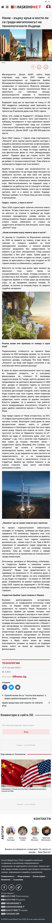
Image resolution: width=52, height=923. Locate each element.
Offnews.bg (19, 676)
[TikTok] (19, 887)
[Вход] (48, 7)
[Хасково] (26, 7)
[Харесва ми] (40, 67)
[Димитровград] (15, 896)
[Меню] (7, 7)
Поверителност (7, 876)
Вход (26, 732)
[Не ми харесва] (47, 67)
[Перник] (10, 914)
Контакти (42, 818)
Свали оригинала (8, 32)
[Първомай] (11, 903)
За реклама (18, 880)
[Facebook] (4, 887)
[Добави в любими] (33, 67)
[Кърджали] (13, 900)
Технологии (11, 663)
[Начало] (2, 7)
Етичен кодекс (39, 876)
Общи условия (23, 876)
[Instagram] (11, 887)
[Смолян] (14, 910)
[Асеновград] (13, 907)
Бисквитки (5, 880)
